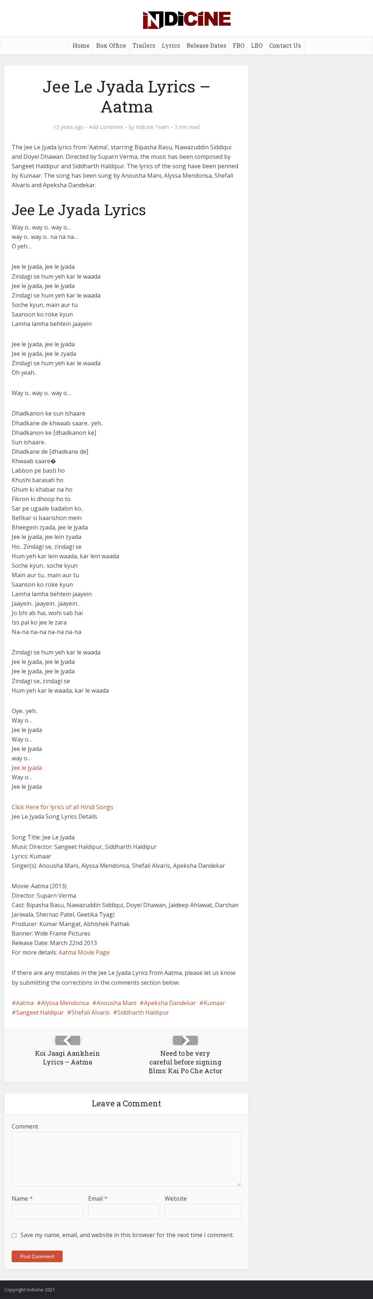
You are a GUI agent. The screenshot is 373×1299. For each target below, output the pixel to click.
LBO (257, 45)
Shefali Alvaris (90, 1012)
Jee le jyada (27, 768)
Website (176, 1198)
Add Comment (106, 127)
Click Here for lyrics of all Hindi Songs (62, 807)
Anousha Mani (116, 1003)
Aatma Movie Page (84, 952)
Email (97, 1198)
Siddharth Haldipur (143, 1012)
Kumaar (214, 1003)
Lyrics (171, 45)
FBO (238, 45)
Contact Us (285, 45)
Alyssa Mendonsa (65, 1003)
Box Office (111, 45)
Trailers (144, 45)
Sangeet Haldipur (40, 1012)
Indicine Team (152, 127)
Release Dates (206, 45)
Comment (25, 1126)
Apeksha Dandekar (170, 1003)
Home (81, 45)
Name (22, 1198)
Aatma (25, 1003)
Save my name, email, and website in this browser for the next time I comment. (127, 1235)
